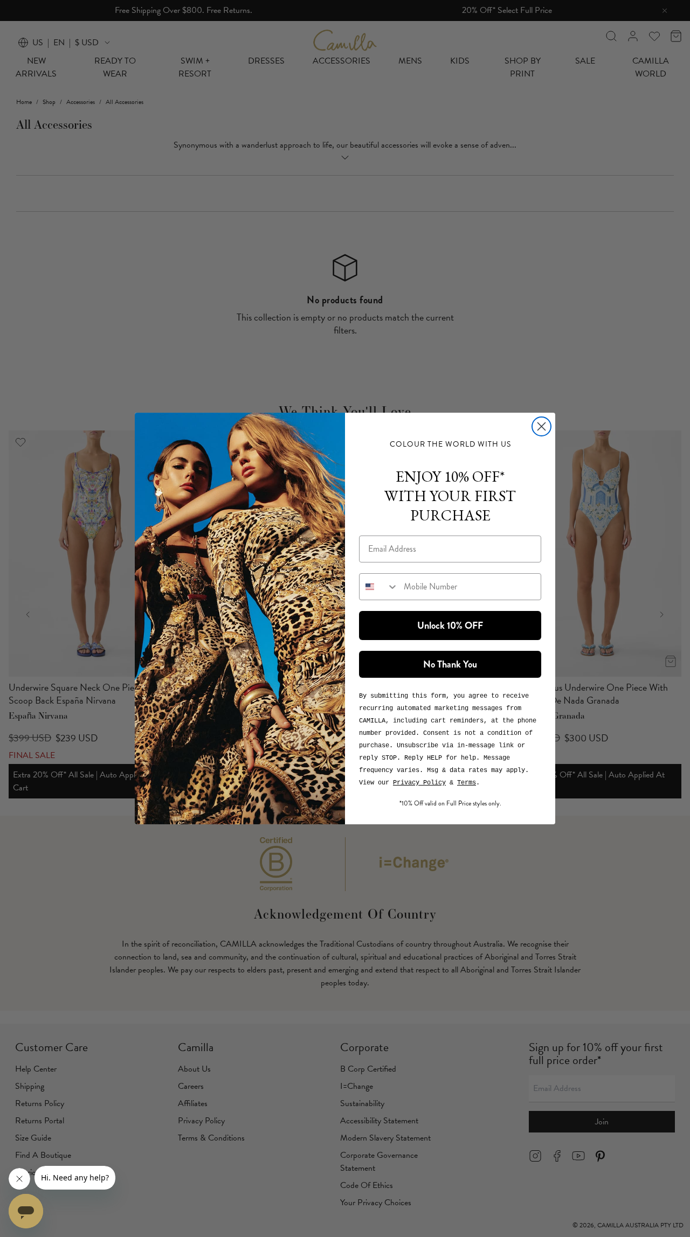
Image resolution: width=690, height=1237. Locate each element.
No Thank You (450, 664)
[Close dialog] (541, 426)
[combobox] (379, 587)
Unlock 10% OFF (450, 625)
